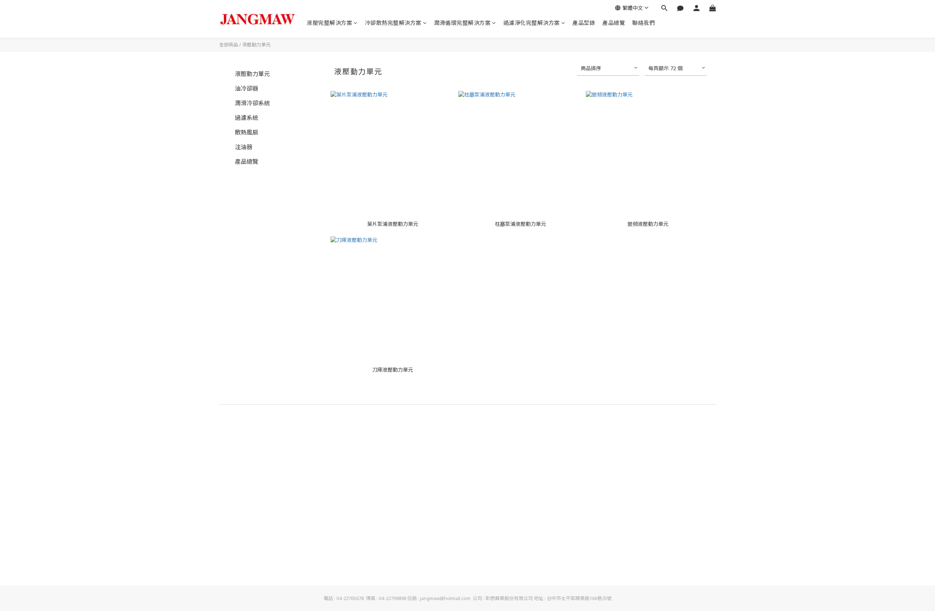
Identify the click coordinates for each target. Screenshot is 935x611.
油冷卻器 (246, 88)
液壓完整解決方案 (329, 22)
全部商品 (228, 44)
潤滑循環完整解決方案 (462, 22)
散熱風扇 (246, 132)
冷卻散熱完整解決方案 (393, 22)
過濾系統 (246, 118)
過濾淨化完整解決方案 (531, 22)
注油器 (243, 147)
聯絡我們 (643, 22)
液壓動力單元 (256, 44)
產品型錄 (583, 22)
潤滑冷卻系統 (252, 103)
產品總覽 (613, 22)
